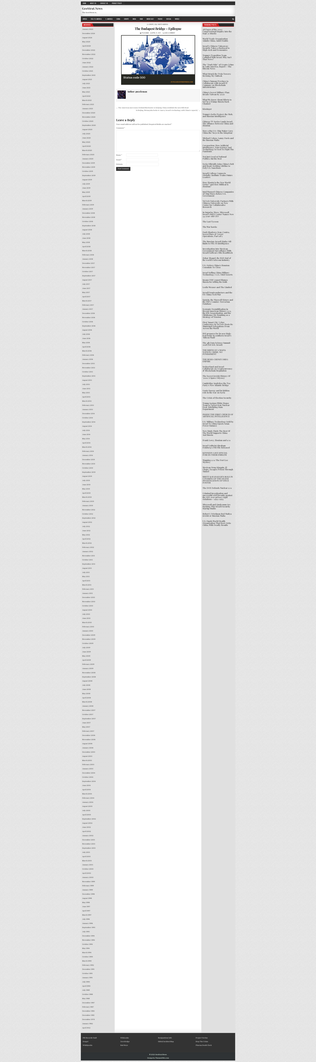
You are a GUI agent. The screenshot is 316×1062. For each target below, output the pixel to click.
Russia (168, 19)
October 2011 (87, 560)
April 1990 (86, 986)
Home (84, 3)
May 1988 (86, 998)
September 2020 (89, 125)
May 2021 (86, 92)
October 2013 (87, 468)
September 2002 (89, 819)
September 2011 (88, 564)
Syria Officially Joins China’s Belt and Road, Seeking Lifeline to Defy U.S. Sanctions (218, 166)
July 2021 (86, 83)
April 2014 (86, 443)
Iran (141, 19)
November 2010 (88, 602)
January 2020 (87, 159)
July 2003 (86, 810)
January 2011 (87, 593)
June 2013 (86, 485)
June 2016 (86, 338)
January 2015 (87, 409)
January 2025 (87, 29)
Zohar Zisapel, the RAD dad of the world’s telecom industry (217, 259)
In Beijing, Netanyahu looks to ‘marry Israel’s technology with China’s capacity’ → (168, 110)
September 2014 (88, 422)
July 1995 (86, 932)
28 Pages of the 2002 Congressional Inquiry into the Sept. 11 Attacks (217, 31)
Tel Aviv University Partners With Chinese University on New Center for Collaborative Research (218, 204)
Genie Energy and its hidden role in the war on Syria (216, 391)
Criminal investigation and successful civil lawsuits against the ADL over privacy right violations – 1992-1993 (217, 496)
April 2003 (86, 815)
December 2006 (88, 735)
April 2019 (86, 196)
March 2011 (86, 585)
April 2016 (86, 347)
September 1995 (88, 927)
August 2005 (87, 756)
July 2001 (86, 852)
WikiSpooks (87, 1045)
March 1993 (86, 961)
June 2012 (86, 531)
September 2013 (88, 472)
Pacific (160, 19)
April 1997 (86, 911)
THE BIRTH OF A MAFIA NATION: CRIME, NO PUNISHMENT (214, 352)
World (177, 19)
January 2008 (87, 706)
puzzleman (145, 33)
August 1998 (87, 898)
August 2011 (87, 568)
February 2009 (88, 664)
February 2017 (88, 305)
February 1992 (88, 965)
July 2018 (86, 234)
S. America (109, 19)
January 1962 (87, 1024)
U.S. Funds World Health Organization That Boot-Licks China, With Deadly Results (217, 523)
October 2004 (87, 777)
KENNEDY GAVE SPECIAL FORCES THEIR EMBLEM (215, 454)
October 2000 (87, 869)
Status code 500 (134, 77)
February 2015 (88, 405)
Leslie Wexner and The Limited (217, 287)
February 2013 (88, 501)
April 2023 (86, 46)
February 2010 (88, 627)
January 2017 (87, 309)
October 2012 (87, 514)
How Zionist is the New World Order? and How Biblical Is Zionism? (217, 184)
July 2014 (86, 430)
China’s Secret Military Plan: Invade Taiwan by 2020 (216, 93)
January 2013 (87, 505)
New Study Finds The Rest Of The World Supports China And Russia (216, 433)
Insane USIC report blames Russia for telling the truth (215, 281)
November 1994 (88, 940)
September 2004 (89, 781)
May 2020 (86, 142)
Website (119, 164)
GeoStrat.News (92, 8)
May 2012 (86, 535)
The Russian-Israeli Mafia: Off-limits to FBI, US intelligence (217, 242)
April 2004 (86, 790)
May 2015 (86, 393)
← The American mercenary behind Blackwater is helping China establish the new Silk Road (152, 108)
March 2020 (87, 150)
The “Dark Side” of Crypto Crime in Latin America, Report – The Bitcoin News (218, 66)
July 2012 (86, 526)
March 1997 (86, 915)
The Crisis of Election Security (217, 398)
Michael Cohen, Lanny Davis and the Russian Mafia (218, 139)
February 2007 (88, 731)
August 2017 (87, 280)
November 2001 (88, 844)
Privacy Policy (117, 3)
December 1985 (88, 1011)
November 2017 (88, 267)
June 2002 (86, 827)
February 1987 (88, 1007)
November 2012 (88, 510)
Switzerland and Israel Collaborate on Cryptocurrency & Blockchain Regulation (217, 368)
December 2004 (88, 773)
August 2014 (87, 426)
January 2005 (87, 769)
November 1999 (88, 882)
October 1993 (87, 957)
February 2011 (88, 589)
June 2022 (86, 63)
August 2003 (87, 806)
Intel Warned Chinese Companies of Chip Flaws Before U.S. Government (218, 193)
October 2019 (87, 171)
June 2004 (86, 785)
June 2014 (86, 434)
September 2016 (88, 326)
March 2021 (87, 100)
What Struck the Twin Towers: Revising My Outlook (217, 75)
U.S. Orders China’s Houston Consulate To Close (216, 266)
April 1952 (86, 1028)
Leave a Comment (169, 33)
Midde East (150, 19)
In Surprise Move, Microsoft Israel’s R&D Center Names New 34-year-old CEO (218, 214)
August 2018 (87, 230)
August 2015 (87, 380)
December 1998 (88, 894)
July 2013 (86, 480)
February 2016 (88, 355)
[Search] (233, 19)
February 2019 (88, 205)
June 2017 (86, 288)
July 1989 (86, 990)
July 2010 (86, 614)
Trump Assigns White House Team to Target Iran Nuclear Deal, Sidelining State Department (216, 406)
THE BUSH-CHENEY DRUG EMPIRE (215, 360)
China (118, 19)
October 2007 (87, 714)
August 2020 (87, 129)
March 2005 (87, 760)
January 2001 (87, 865)
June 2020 (86, 138)
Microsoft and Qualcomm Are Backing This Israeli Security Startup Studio (216, 506)
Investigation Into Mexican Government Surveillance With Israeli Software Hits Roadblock (218, 250)
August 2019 (87, 180)
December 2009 (88, 635)
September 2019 (88, 175)
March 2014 (86, 447)
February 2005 (88, 764)
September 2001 (89, 848)
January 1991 (87, 978)
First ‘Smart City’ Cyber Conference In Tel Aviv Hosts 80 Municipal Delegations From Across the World (218, 325)
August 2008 (87, 681)
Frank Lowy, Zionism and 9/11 (216, 440)
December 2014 (88, 413)
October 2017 (87, 271)
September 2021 (88, 75)
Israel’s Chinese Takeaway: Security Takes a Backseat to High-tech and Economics (216, 48)
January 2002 (87, 836)
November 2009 (88, 639)
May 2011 (86, 576)
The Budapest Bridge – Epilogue (158, 28)
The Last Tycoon (210, 221)
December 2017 (88, 263)
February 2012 (88, 547)
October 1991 (87, 973)
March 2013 (87, 497)
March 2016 (87, 351)
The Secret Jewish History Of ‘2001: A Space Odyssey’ (216, 377)
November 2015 (88, 368)
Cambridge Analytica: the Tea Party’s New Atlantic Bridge (216, 384)
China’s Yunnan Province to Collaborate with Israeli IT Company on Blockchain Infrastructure (215, 84)
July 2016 (86, 334)
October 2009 (87, 643)
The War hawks (210, 227)
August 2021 (87, 79)
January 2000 (87, 877)
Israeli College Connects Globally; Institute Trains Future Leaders (218, 175)
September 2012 (88, 518)
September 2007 (89, 719)
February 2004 (88, 798)
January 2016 (87, 359)
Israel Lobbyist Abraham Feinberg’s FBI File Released (216, 446)
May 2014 (86, 439)
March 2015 (87, 401)
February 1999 (88, 886)
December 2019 (88, 163)
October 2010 (87, 606)
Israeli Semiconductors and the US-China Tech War (217, 293)
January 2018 (87, 259)
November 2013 (88, 464)
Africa (85, 19)
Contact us (104, 3)
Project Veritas (202, 1038)
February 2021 (88, 104)
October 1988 (87, 994)
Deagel (85, 1041)
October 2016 (87, 322)
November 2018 (88, 217)
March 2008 (87, 702)
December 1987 (88, 1003)
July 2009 (86, 647)
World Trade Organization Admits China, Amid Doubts (215, 39)
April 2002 (86, 831)
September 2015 (88, 376)
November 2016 (88, 317)
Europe (126, 19)
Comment (120, 128)
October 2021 (87, 71)
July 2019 (86, 184)
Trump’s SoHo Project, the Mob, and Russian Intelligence (218, 115)
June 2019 (86, 188)
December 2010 (88, 597)
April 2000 (86, 873)
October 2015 (87, 372)
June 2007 (86, 723)
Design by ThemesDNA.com (158, 1058)
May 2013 (86, 489)
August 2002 (87, 823)
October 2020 (87, 121)
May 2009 (86, 656)
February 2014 (88, 451)
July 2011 (86, 572)
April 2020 (86, 146)
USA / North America (161, 24)
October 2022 (87, 58)
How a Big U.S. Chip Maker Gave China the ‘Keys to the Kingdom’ (218, 132)
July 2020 (86, 134)
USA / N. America (96, 19)
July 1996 (86, 919)
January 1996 (87, 923)
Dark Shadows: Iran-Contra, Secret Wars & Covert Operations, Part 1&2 (216, 234)
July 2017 (86, 284)
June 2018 (86, 238)
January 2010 (87, 631)
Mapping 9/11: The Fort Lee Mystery (215, 461)
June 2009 (86, 652)
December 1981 (88, 1015)
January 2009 (87, 668)
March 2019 (87, 200)
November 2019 (88, 167)
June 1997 (86, 906)
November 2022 (88, 54)
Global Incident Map (166, 1041)
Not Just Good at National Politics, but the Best (215, 157)
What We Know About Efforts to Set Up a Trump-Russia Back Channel (217, 101)
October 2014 (87, 418)
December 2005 (88, 752)
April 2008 (86, 698)
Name (119, 155)
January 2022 (87, 67)
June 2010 (86, 618)
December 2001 (88, 840)
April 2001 (86, 856)
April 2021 (86, 96)
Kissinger (207, 109)
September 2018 (88, 226)
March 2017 (87, 301)
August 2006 (87, 744)
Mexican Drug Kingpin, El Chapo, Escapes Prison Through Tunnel (218, 469)
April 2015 (86, 397)
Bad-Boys (124, 1045)
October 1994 (87, 944)
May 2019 (86, 192)
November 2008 (88, 673)
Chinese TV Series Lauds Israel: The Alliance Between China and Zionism (218, 123)
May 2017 (86, 292)
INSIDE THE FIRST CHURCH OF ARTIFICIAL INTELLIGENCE (218, 415)
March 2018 (87, 251)
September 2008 (89, 677)
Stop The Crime (202, 1041)
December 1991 (88, 969)
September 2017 (88, 276)
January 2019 (87, 209)
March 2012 (87, 543)
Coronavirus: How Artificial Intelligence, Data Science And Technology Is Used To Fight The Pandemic (218, 148)
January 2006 (87, 748)
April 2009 (86, 660)
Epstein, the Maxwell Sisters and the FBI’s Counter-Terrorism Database (218, 302)
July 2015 (86, 384)
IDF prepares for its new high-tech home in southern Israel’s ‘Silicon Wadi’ (217, 335)
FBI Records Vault (90, 1038)
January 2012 (87, 551)
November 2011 (88, 556)
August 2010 (87, 610)
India (134, 19)
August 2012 (87, 522)
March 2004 (87, 794)
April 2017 (86, 297)
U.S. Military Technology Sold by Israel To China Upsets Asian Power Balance (218, 423)
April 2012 (86, 539)
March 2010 (87, 622)
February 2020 (88, 155)
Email (119, 160)
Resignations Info (165, 1038)
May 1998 (86, 902)
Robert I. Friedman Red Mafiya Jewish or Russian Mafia (217, 515)
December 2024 (88, 33)
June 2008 (86, 689)
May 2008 (86, 693)
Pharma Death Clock (204, 1045)
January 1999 (87, 890)
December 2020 (88, 113)
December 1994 (88, 936)
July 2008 (86, 685)
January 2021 (87, 109)
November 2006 (88, 739)
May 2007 (86, 727)
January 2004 (87, 802)
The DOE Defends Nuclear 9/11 (217, 488)
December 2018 (88, 213)
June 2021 (86, 88)
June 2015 (86, 389)
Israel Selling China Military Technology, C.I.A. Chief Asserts (218, 273)
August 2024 (87, 38)
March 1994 (86, 952)
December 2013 (88, 459)
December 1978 (88, 1019)
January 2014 (87, 455)
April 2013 (86, 493)
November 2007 (88, 710)
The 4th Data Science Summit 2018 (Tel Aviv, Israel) (216, 344)
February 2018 (88, 255)
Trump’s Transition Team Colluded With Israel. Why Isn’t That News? (217, 57)
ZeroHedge (125, 1041)
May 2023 (86, 42)
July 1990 (86, 982)
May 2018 (86, 242)
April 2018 (86, 246)
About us (93, 3)
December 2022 (88, 50)
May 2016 (86, 343)
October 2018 (87, 221)
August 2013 (87, 476)
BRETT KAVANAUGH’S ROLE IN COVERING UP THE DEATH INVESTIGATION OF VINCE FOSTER (218, 479)
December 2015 (88, 363)
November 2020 (88, 117)
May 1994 (86, 948)
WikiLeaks (124, 1038)
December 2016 (88, 313)
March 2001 (87, 861)
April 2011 (86, 581)
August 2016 (87, 330)
